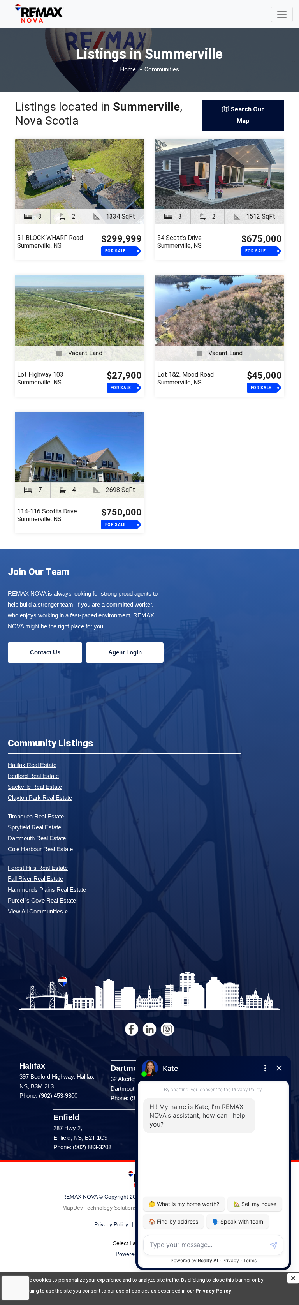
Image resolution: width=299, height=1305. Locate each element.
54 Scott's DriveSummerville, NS (179, 241)
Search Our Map (246, 115)
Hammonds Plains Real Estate (47, 889)
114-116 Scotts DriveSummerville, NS (47, 515)
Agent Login (125, 652)
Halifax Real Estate (32, 765)
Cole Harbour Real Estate (40, 849)
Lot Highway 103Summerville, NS (40, 378)
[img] (293, 1278)
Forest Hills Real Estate (38, 867)
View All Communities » (38, 911)
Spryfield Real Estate (34, 827)
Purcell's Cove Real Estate (42, 900)
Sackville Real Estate (35, 786)
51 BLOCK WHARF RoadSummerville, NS (50, 241)
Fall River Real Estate (35, 878)
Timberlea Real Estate (36, 816)
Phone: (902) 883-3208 (82, 1147)
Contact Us (45, 652)
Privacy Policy (213, 1291)
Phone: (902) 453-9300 (48, 1095)
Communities (161, 69)
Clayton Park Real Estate (40, 797)
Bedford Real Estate (33, 775)
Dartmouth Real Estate (37, 838)
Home (128, 69)
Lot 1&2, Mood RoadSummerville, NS (185, 378)
